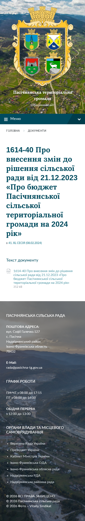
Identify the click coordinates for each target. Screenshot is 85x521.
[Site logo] (42, 85)
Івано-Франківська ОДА (28, 462)
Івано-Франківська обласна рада (34, 469)
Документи (37, 131)
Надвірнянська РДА (25, 475)
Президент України (24, 450)
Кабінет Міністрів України (30, 456)
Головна (13, 131)
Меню (15, 119)
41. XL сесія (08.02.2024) (25, 243)
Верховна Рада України (27, 443)
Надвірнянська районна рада (32, 482)
